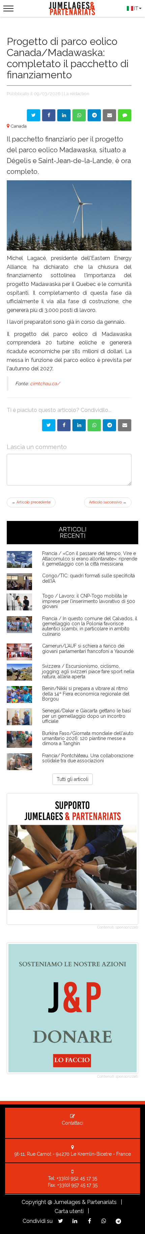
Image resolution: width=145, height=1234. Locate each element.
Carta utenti (69, 1211)
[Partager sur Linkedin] (79, 425)
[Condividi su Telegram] (94, 115)
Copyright (34, 1202)
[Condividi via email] (109, 115)
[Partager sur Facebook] (64, 425)
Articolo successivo (107, 502)
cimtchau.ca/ (45, 383)
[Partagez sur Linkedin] (75, 1221)
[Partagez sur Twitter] (60, 1221)
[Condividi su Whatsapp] (79, 115)
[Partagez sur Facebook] (89, 1221)
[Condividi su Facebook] (49, 115)
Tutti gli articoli (72, 779)
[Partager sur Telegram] (109, 425)
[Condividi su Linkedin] (64, 115)
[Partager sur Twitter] (49, 425)
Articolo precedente (31, 502)
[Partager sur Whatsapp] (94, 425)
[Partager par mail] (125, 425)
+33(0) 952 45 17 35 (77, 1178)
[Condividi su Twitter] (33, 115)
